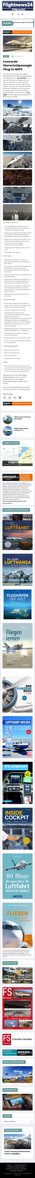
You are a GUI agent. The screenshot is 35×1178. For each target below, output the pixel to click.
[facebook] (4, 398)
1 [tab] (7, 468)
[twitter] (10, 398)
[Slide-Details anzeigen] (17, 975)
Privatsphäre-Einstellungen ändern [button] (16, 1167)
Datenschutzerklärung (20, 1165)
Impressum (9, 1165)
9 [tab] (25, 468)
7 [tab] (20, 468)
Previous (4, 466)
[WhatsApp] (15, 398)
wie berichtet (22, 78)
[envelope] (20, 398)
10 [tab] (27, 468)
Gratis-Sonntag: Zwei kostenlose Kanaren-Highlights (17, 1152)
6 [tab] (18, 468)
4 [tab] (14, 468)
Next (30, 466)
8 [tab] (23, 468)
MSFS (6, 56)
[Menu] (13, 14)
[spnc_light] (22, 14)
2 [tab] (9, 468)
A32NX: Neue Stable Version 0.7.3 (21, 429)
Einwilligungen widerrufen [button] (16, 1171)
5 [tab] (16, 468)
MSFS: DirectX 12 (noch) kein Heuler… (22, 418)
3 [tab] (11, 468)
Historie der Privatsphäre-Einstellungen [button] (16, 1169)
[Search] (18, 14)
